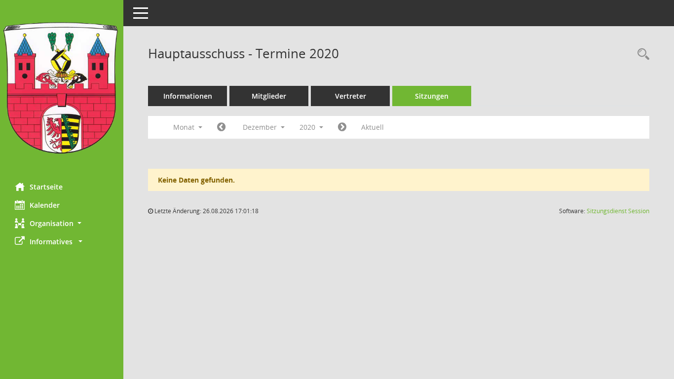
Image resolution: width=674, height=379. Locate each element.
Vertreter (350, 96)
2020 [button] (308, 127)
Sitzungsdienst (618, 211)
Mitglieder (269, 96)
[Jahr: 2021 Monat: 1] (342, 127)
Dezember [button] (261, 127)
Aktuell (372, 127)
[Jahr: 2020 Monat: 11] (221, 127)
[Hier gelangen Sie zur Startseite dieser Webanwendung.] (61, 87)
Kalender (45, 205)
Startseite (46, 186)
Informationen (187, 96)
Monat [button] (184, 127)
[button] (61, 223)
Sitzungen (432, 96)
